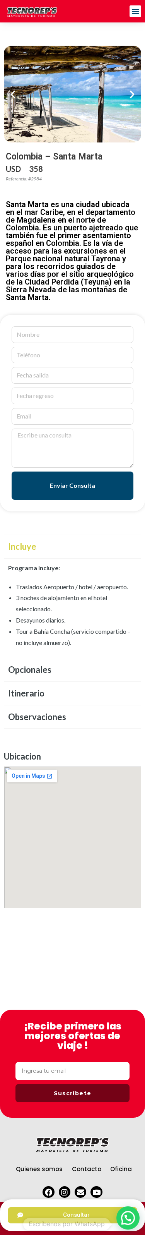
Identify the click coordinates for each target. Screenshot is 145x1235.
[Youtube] (96, 1192)
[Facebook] (48, 1192)
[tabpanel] (72, 608)
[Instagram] (64, 1192)
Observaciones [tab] (37, 717)
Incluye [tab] (22, 546)
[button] (135, 11)
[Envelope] (80, 1192)
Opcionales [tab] (29, 669)
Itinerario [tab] (26, 693)
